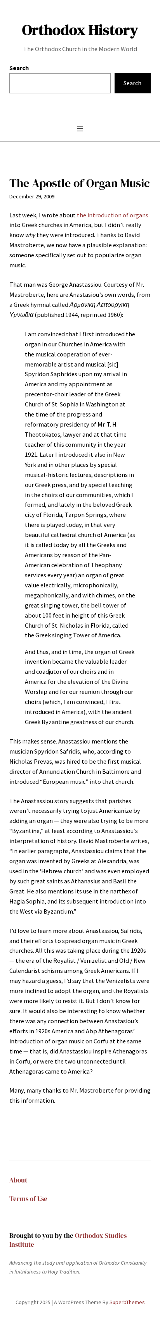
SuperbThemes (127, 1302)
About (18, 1180)
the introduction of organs (112, 215)
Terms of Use (28, 1198)
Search (19, 68)
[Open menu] (80, 128)
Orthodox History (80, 29)
